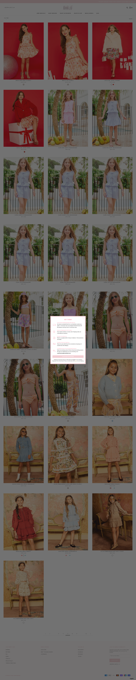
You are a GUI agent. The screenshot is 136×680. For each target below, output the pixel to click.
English (132, 678)
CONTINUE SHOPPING (68, 356)
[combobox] (132, 678)
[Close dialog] (84, 318)
